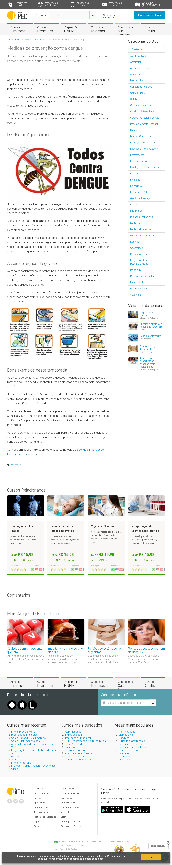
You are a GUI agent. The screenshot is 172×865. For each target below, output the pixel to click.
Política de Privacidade (108, 856)
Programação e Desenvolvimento (139, 262)
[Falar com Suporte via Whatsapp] (168, 843)
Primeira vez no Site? (70, 793)
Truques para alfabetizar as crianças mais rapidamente (147, 362)
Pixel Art (16, 756)
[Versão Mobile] (32, 701)
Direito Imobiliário (21, 762)
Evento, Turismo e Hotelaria (144, 167)
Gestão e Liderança (140, 198)
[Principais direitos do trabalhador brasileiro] (133, 325)
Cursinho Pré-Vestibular (142, 111)
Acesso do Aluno (150, 15)
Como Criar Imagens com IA (27, 740)
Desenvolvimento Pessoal (144, 124)
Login (63, 817)
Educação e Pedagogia (142, 142)
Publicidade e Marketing (142, 276)
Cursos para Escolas (71, 821)
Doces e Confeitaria (140, 136)
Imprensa (38, 821)
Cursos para (125, 31)
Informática (136, 210)
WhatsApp (151, 4)
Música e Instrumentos (142, 235)
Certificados (66, 798)
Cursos (45, 29)
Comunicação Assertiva (78, 759)
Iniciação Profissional (141, 217)
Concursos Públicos (141, 86)
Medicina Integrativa (140, 229)
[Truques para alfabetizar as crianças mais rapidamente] (133, 360)
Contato (37, 826)
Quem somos (40, 788)
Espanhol (70, 747)
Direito (133, 130)
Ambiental (135, 62)
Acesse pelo (83, 4)
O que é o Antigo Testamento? (148, 348)
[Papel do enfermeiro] (133, 337)
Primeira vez (20, 4)
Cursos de (98, 29)
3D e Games (136, 49)
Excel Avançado (74, 744)
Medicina (135, 223)
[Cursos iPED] (15, 791)
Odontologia (136, 248)
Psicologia (136, 270)
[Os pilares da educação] (133, 314)
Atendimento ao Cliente (78, 753)
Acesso (18, 29)
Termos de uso (41, 812)
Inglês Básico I (73, 734)
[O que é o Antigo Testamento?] (133, 348)
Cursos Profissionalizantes (144, 117)
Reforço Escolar (139, 288)
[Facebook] (9, 799)
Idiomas (134, 204)
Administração (138, 55)
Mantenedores (67, 788)
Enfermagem (137, 155)
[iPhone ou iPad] (22, 701)
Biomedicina (15, 464)
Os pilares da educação (147, 313)
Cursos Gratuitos (69, 802)
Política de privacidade (45, 817)
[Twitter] (15, 799)
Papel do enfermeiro (150, 335)
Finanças (135, 179)
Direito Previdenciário (23, 731)
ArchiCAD (16, 759)
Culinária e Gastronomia (143, 105)
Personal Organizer (76, 750)
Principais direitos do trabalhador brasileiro (151, 325)
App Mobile (39, 802)
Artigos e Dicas (41, 807)
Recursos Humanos (141, 282)
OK (151, 857)
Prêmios (38, 798)
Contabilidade (137, 93)
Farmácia (135, 173)
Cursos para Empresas (110, 16)
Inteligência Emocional (78, 737)
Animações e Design (141, 68)
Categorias (42, 15)
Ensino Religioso (146, 352)
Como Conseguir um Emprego (28, 737)
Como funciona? (41, 793)
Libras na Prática (74, 756)
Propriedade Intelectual (24, 734)
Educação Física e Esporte (144, 148)
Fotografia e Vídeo (139, 192)
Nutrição (134, 241)
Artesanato (136, 74)
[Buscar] (92, 15)
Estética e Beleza (139, 161)
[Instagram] (21, 799)
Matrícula (65, 812)
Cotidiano (135, 99)
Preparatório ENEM (140, 254)
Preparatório (71, 29)
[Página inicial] (17, 15)
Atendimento (51, 4)
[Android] (12, 701)
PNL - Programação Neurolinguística (85, 740)
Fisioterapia (136, 186)
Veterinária (135, 294)
